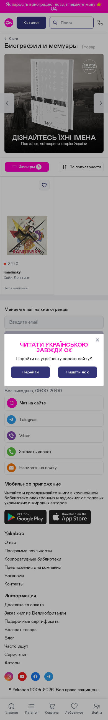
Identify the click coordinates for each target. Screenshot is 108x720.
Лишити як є (77, 372)
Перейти (30, 372)
